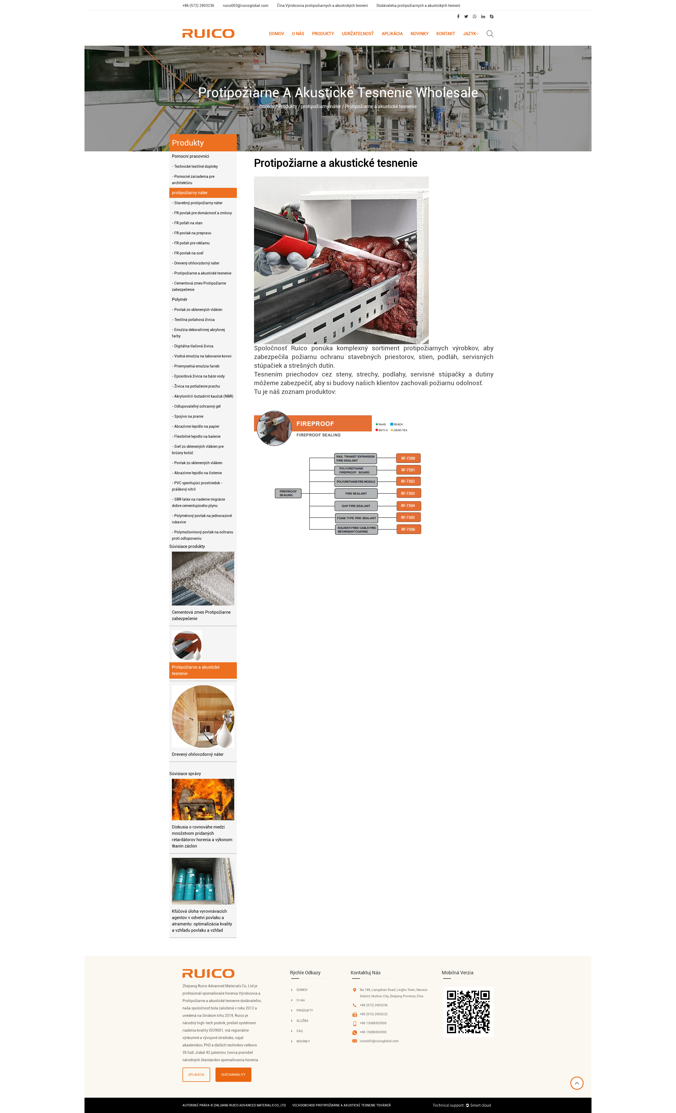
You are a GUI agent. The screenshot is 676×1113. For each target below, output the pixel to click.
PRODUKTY (305, 1010)
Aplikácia (392, 33)
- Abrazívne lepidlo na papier (195, 426)
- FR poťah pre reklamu (191, 243)
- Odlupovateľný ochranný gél (196, 406)
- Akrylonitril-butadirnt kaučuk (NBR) (202, 396)
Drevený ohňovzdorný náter (198, 754)
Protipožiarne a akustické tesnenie (195, 670)
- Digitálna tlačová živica (192, 346)
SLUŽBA (302, 1021)
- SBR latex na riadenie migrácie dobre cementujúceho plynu (198, 502)
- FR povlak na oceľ (187, 253)
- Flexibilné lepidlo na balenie (196, 436)
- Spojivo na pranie (187, 416)
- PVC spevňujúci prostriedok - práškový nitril (197, 486)
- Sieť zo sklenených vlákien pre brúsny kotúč (198, 449)
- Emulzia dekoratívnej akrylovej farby (198, 333)
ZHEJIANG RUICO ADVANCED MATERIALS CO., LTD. (250, 1105)
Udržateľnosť (358, 33)
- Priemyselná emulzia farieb (195, 366)
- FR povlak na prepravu (191, 233)
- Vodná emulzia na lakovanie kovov (202, 356)
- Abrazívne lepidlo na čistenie (197, 473)
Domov (276, 33)
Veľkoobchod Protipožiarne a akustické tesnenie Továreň (341, 1105)
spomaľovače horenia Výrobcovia (229, 993)
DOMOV (302, 990)
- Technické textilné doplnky (195, 166)
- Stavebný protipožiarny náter (197, 203)
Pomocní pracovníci (190, 156)
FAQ (300, 1031)
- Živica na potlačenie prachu (196, 386)
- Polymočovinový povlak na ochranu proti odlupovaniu (202, 535)
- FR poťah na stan (187, 223)
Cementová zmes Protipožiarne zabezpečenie (201, 615)
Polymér (179, 299)
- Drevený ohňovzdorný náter (195, 263)
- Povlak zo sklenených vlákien (197, 310)
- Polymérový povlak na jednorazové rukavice (202, 519)
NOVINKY (303, 1041)
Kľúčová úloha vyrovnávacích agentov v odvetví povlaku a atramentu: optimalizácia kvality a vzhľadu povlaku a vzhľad (202, 921)
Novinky (420, 33)
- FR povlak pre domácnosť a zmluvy (202, 213)
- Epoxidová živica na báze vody (198, 376)
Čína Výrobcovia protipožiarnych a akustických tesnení (322, 5)
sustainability (233, 1075)
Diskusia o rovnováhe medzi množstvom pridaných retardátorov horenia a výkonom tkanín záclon (202, 837)
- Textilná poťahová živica (193, 320)
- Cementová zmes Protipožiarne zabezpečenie (199, 286)
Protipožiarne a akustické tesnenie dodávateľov (221, 1001)
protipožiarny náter (321, 106)
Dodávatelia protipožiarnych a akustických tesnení (418, 5)
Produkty (323, 33)
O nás (298, 33)
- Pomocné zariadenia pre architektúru (193, 179)
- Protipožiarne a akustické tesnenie (201, 273)
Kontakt (445, 33)
